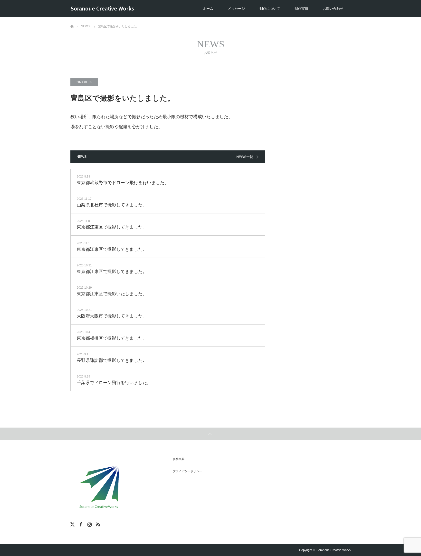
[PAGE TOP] (210, 434)
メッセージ (236, 8)
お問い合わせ (333, 8)
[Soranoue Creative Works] (99, 485)
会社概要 (178, 459)
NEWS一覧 (244, 156)
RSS (97, 523)
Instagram (89, 523)
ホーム (208, 8)
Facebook (80, 523)
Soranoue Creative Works (102, 8)
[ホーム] (72, 19)
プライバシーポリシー (187, 471)
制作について (269, 8)
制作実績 (301, 8)
